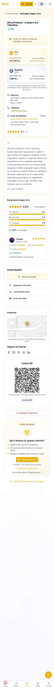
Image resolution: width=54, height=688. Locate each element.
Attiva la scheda (29, 277)
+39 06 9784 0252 (19, 111)
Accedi (29, 4)
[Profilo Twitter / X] (18, 352)
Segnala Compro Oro (28, 413)
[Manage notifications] (6, 682)
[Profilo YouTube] (23, 352)
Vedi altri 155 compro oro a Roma (28, 481)
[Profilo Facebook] (8, 352)
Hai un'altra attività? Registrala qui (26, 472)
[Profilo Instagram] (13, 352)
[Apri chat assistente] (48, 674)
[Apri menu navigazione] (49, 4)
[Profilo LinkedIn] (28, 352)
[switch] (40, 4)
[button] (27, 30)
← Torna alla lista (11, 13)
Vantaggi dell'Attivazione (28, 468)
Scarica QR (27, 400)
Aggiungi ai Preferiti (22, 285)
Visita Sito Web (20, 298)
